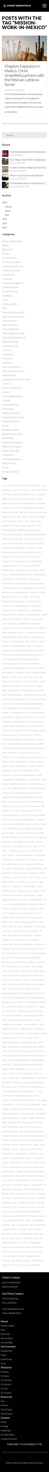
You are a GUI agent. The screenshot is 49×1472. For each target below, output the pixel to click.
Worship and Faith (28, 1114)
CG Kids (10, 543)
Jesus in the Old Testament (10, 837)
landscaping (27, 1189)
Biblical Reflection (7, 526)
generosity (19, 1171)
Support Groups (18, 1065)
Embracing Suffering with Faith (12, 659)
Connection (21, 615)
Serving (5, 425)
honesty (41, 1180)
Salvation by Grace (30, 1016)
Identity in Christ (7, 820)
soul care (19, 1238)
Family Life (6, 350)
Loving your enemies (24, 891)
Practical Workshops (13, 971)
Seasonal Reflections (11, 421)
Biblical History (41, 517)
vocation (18, 1260)
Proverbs (35, 975)
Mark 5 (6, 904)
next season (29, 1207)
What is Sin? (14, 1109)
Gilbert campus (13, 753)
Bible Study (23, 512)
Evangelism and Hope (38, 673)
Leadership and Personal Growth (16, 379)
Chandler (39, 548)
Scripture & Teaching (11, 413)
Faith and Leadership (27, 690)
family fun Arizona (40, 1163)
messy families (16, 1198)
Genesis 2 (25, 744)
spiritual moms (24, 1243)
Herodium (17, 806)
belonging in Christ (14, 1122)
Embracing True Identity (31, 659)
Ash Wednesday (30, 499)
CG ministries (18, 543)
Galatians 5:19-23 (29, 739)
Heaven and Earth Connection (17, 802)
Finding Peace (6, 722)
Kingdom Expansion (8, 860)
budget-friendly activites (10, 1131)
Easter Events (6, 641)
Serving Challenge (18, 1033)
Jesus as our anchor (8, 833)
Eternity (27, 673)
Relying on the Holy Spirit (25, 993)
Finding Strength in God (20, 722)
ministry (25, 1198)
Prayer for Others (27, 971)
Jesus (10, 842)
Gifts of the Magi (7, 748)
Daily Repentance (24, 624)
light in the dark (20, 1194)
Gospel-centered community (18, 784)
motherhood (41, 1198)
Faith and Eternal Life (16, 686)
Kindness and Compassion (24, 855)
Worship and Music (10, 471)
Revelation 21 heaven (9, 1002)
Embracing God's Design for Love (20, 646)
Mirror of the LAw (14, 922)
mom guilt (32, 1198)
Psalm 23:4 (10, 980)
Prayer (36, 971)
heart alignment (31, 1176)
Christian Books (7, 561)
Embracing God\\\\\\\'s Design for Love (31, 655)
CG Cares (6, 253)
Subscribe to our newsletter (24, 1444)
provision (42, 1216)
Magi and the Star (22, 900)
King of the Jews (9, 375)
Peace (4, 958)
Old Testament (12, 935)
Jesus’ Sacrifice (6, 846)
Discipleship (7, 295)
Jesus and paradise (25, 828)
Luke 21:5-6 (36, 891)
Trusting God (7, 455)
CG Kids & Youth (9, 258)
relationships (6, 1225)
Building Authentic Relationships (12, 539)
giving (18, 1176)
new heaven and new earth (26, 1203)
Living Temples (33, 873)
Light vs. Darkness (19, 869)
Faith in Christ (41, 699)
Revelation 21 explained (36, 998)
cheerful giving (25, 1136)
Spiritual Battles (7, 1042)
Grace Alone (33, 784)
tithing (27, 1252)
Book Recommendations (18, 530)
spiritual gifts (38, 1238)
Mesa (31, 913)
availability (31, 1118)
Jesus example (39, 833)
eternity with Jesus (8, 1154)
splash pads (17, 1247)
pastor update (14, 1216)
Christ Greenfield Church (27, 552)
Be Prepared (41, 503)
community (27, 1140)
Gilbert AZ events (19, 748)
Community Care (8, 606)
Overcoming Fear (33, 940)
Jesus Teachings (13, 828)
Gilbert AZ (30, 748)
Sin (22, 1038)
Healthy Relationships (26, 797)
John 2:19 (37, 846)
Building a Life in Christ (31, 539)
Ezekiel (13, 677)
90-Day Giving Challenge (12, 241)
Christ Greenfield (22, 557)
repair (14, 1225)
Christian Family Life (9, 566)
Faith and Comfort (32, 681)
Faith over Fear (7, 704)
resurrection (23, 1229)
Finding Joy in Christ (39, 717)
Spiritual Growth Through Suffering (25, 1042)
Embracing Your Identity (10, 664)
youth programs (34, 1265)
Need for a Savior (18, 931)
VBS (38, 1100)
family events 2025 (16, 1163)
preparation (34, 1216)
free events (27, 1167)
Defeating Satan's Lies (9, 628)
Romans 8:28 (37, 1011)
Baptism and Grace (14, 503)
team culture (6, 1252)
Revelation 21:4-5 (23, 1002)
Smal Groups (28, 1038)
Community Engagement (12, 283)
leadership (5, 1194)
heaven (34, 1180)
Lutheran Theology (29, 895)
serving (35, 1234)
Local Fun (6, 383)
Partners (4, 1405)
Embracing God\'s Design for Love (24, 650)
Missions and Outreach (12, 388)
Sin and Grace (14, 1038)
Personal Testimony (10, 404)
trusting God (6, 1260)
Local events (33, 882)
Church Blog (23, 597)
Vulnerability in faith (33, 1105)
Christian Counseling (21, 561)
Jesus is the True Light (28, 837)
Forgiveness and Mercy (9, 735)
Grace (9, 788)
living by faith (31, 1194)
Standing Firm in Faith (27, 1056)
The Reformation (13, 1078)
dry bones (15, 1149)
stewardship (26, 1247)
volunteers (26, 1260)
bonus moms (37, 1127)
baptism (4, 1122)
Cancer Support (30, 543)
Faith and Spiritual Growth (13, 333)
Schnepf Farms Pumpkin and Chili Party (20, 1020)
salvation (38, 1229)
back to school (40, 1118)
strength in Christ (37, 1247)
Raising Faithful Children (23, 984)
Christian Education (35, 561)
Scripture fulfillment (31, 1024)
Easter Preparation (18, 641)
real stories (20, 1220)
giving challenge (29, 1171)
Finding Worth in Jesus (36, 722)
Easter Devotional (23, 637)
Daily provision (36, 624)
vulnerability (35, 1260)
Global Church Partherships (19, 757)
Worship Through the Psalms (11, 1114)
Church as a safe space (18, 601)
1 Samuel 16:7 (22, 486)
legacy (12, 1194)
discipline (36, 1145)
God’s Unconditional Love (27, 775)
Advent (15, 494)
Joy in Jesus (33, 851)
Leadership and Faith (12, 864)
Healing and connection (34, 793)
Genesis (32, 744)
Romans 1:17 (21, 1007)
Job (26, 846)
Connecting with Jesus (35, 610)
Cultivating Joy (12, 624)
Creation (26, 619)
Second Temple (7, 1029)
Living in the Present (21, 882)
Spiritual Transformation (12, 434)
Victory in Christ (9, 463)
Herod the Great (7, 806)
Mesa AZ (25, 913)
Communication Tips (34, 601)
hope (3, 1185)
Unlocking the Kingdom (12, 459)
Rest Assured (8, 409)
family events (28, 1163)
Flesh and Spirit (20, 726)
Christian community (22, 584)
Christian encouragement (10, 588)
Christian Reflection (20, 579)
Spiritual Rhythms (14, 1047)
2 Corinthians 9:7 (34, 486)
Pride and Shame (14, 975)
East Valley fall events (9, 637)
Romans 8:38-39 (7, 1016)
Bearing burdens (7, 508)
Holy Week (7, 362)
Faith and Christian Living (12, 312)
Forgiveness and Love (39, 730)
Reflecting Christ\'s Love (33, 989)
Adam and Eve (36, 490)
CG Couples (6, 1392)
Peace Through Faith (39, 953)
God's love (5, 766)
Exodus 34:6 (6, 677)
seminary (15, 1234)
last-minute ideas (38, 1189)
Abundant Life (25, 490)
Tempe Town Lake (33, 1069)
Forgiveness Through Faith (22, 730)
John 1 (30, 846)
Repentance (11, 998)
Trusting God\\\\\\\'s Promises (24, 1096)
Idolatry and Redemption (28, 820)
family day (5, 1163)
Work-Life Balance (26, 1109)
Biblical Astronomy (15, 517)
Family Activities (29, 708)
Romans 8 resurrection (24, 1011)
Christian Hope (35, 566)
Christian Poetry (7, 579)
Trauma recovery (12, 1087)
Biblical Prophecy (35, 521)
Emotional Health (9, 304)
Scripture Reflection (16, 1024)
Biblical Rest (7, 249)
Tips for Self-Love (17, 1082)
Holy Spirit (29, 811)
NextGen (5, 1371)
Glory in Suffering (35, 757)
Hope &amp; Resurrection (13, 371)
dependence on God (25, 1145)
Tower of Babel (29, 1082)
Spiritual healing (27, 1051)
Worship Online (7, 1434)
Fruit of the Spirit (16, 739)
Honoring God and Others (10, 815)
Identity (16, 820)
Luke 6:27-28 (17, 895)
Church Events (8, 274)
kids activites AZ (37, 1185)
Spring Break (14, 1056)
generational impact (8, 1171)
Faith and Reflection (10, 329)
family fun (5, 1167)
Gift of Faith (40, 744)
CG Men (4, 1388)
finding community (16, 1167)
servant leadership (25, 1234)
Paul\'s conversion (25, 953)
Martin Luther (33, 904)
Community (7, 279)
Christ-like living (34, 557)
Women (5, 467)
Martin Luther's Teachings (18, 904)
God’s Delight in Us (28, 771)
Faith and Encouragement (13, 316)
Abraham (17, 490)
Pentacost (17, 958)
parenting (5, 1216)
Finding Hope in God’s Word (22, 717)
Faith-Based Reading (36, 704)
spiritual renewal (7, 1247)
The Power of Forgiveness (24, 1073)
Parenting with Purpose (29, 949)
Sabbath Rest (18, 1016)
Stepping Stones (24, 1060)
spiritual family (28, 1238)
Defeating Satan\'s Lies (25, 628)
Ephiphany (10, 673)
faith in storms (33, 1154)
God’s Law (14, 775)
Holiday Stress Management (31, 806)
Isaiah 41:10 (38, 824)
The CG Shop (6, 1409)
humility (9, 1185)
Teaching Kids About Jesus (17, 1069)
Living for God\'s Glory (34, 877)
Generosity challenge (13, 744)
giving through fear (8, 1176)
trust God (20, 1256)
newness (22, 1207)
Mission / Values (7, 1325)
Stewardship (7, 438)
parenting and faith (34, 1211)
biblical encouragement (29, 1122)
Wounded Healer (14, 1118)
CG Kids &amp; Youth (11, 262)
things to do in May (18, 1252)
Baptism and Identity (29, 503)
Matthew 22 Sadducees (29, 909)
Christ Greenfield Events (12, 266)
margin (7, 1198)
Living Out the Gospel (20, 873)
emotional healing (36, 1149)
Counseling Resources (33, 615)
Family (26, 713)
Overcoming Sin (7, 944)
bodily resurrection (25, 1127)
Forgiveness (37, 735)
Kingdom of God (21, 860)
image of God (17, 1185)
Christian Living (21, 570)
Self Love (16, 1029)
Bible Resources (39, 508)
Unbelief (13, 1100)
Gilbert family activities (26, 753)
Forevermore (8, 354)
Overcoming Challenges (12, 396)
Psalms (4, 984)
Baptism (5, 245)
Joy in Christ (24, 851)
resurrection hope (39, 1225)
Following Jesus (31, 726)
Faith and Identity (9, 325)
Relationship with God (9, 993)
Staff (3, 1330)
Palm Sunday (16, 949)
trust (13, 1260)
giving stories (40, 1171)
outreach (10, 1211)
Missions (41, 922)
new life (15, 1207)
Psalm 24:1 (18, 980)
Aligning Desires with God (27, 494)
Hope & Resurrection (11, 367)
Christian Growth (22, 566)
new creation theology (9, 1203)
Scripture (42, 1024)
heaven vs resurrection (23, 1180)
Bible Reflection (28, 508)
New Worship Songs (31, 931)
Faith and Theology (10, 341)
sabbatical (31, 1229)
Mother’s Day (28, 926)
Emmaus (22, 664)
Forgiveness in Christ (25, 735)
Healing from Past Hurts (10, 797)
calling (21, 1131)
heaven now (11, 1180)
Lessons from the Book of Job (34, 864)
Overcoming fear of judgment (23, 944)
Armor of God (18, 499)
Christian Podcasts (39, 575)
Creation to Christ (16, 619)
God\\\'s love (17, 771)
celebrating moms (30, 1131)
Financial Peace (7, 717)
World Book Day (38, 1109)
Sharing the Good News (33, 1033)
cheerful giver (14, 1136)
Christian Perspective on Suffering (21, 575)
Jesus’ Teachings (18, 846)
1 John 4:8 (13, 486)
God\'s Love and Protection (18, 766)
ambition (24, 1118)
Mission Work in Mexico (29, 922)
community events (15, 1140)
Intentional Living (18, 824)
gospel (23, 1176)
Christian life (34, 592)
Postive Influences (11, 967)
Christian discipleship (37, 584)
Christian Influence (8, 570)
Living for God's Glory (18, 877)
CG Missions (6, 1380)
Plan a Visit (5, 1334)
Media (3, 1422)
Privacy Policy (7, 1338)
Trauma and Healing (10, 450)
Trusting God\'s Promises (27, 1091)
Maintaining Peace (36, 900)
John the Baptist (14, 851)
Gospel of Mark (34, 779)
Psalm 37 (27, 980)
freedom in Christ (38, 1167)
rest (31, 1225)
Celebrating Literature (18, 548)
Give (3, 1401)
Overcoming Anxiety (25, 935)
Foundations (6, 739)
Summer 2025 (7, 1065)
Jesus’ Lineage (29, 842)
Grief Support (6, 793)
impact (25, 1185)
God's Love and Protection (17, 762)
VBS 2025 (32, 1100)
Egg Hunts (34, 641)
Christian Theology (34, 579)
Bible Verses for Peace (35, 512)
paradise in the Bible (20, 1211)
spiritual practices (35, 1243)
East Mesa (30, 632)
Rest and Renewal (21, 998)
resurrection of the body (9, 1229)
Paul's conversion (12, 953)
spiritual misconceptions (10, 1243)
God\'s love (31, 766)
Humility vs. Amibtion (38, 815)
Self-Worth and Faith (26, 1029)
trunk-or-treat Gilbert (9, 1256)
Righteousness (11, 1007)
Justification (11, 855)
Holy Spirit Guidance (18, 811)
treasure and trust (36, 1252)
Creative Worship (9, 291)
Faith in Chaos (30, 699)
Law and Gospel (33, 860)
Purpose (10, 984)
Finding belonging (7, 726)
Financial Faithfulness (37, 713)
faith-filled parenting (17, 1158)
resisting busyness (23, 1225)
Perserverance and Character (31, 958)
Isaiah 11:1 (28, 824)
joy (30, 1185)
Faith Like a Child (33, 677)
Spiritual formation (15, 1051)
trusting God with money (33, 1256)
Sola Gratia (37, 1038)
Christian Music (32, 570)
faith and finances (21, 1154)
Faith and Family (9, 320)
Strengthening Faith (37, 1060)
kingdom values (17, 1189)
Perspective (32, 962)
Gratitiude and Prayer (19, 788)
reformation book (38, 1220)
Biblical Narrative (23, 521)
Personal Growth (7, 962)
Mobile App (6, 1430)
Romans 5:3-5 (11, 1011)
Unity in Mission (22, 1100)
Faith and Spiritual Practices (14, 337)
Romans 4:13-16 (32, 1007)
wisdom (19, 1265)
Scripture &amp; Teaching (13, 417)
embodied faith (24, 1149)
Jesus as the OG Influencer (24, 833)
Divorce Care (21, 632)
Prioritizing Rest (26, 975)
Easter (5, 300)
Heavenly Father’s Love (36, 802)
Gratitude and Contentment (37, 788)
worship (25, 1265)
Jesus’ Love (38, 842)
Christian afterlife (8, 584)
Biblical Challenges (28, 517)
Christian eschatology (27, 588)
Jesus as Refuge (37, 828)
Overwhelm (38, 944)
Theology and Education (12, 442)
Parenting (6, 400)
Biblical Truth (31, 526)
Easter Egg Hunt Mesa (37, 637)
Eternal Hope (19, 673)
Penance (10, 958)
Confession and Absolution (17, 610)
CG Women (6, 1384)
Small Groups (6, 1359)
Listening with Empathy (34, 869)
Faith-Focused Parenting (10, 708)
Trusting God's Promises (36, 1087)
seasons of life (6, 1234)
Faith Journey (21, 677)
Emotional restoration (18, 668)
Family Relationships (16, 713)
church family (35, 1136)
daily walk (15, 1145)
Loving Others (16, 886)
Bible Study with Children (10, 512)
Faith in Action (19, 699)
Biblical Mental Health (9, 521)
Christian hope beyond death (19, 592)
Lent (22, 864)
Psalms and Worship (37, 980)
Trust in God (23, 1087)
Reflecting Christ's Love (16, 989)
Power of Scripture (25, 967)
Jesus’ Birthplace (18, 842)
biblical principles (12, 1127)
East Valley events (40, 632)
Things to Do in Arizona (11, 446)
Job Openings (7, 1342)
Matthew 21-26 (15, 909)
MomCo (5, 392)
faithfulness (29, 1158)
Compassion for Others (22, 606)
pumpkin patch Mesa (8, 1220)
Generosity (7, 358)
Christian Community (11, 270)
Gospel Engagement (21, 779)
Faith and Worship (10, 346)
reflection (28, 1220)
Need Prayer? (7, 1413)
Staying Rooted (13, 1060)
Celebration (30, 548)
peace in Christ (24, 1216)
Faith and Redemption (15, 695)
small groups (11, 1238)
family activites (39, 1158)
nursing (37, 1207)
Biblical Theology (20, 526)
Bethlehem (17, 508)
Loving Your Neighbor (29, 886)
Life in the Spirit (7, 869)
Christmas (14, 597)
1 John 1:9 (5, 486)
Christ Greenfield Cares (10, 552)
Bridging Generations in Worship (35, 535)
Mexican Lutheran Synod (17, 918)
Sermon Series (39, 1029)
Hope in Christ (25, 815)
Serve (3, 1363)
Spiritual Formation (10, 429)
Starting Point (6, 1351)
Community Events (10, 287)
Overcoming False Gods (18, 940)
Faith (4, 308)
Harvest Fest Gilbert (18, 793)
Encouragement (32, 668)
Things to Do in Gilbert (27, 1078)
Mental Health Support (13, 913)
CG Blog (4, 1426)
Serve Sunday (6, 1033)
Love (8, 886)
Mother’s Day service (15, 926)
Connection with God (9, 615)
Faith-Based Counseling (21, 704)
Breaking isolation (17, 535)
